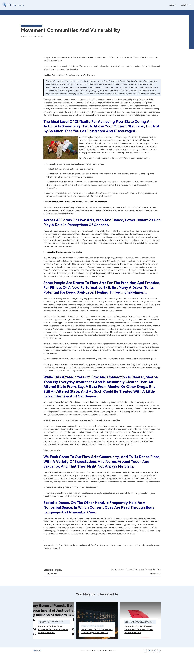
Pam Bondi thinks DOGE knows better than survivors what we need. (53, 629)
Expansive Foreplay (53, 570)
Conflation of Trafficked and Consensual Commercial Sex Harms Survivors (139, 629)
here (60, 60)
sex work (99, 626)
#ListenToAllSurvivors (133, 621)
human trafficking (45, 621)
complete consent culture (31, 25)
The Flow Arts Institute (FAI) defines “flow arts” (64, 75)
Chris (25, 36)
